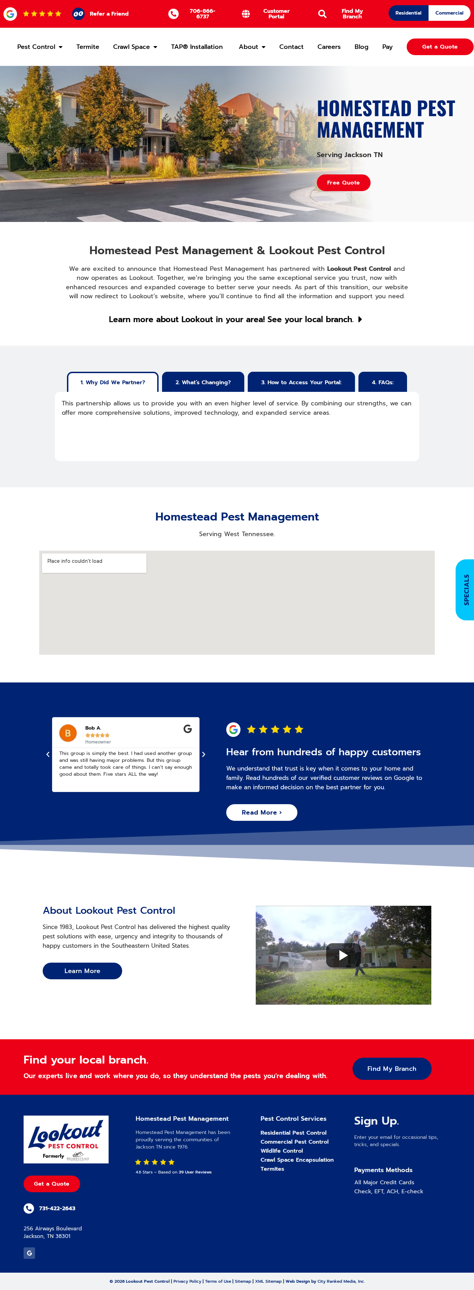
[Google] (29, 1253)
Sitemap (243, 1281)
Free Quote (343, 183)
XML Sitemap (268, 1281)
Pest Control (36, 47)
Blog (362, 47)
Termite (87, 47)
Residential (409, 13)
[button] (47, 754)
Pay (387, 47)
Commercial (449, 13)
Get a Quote (52, 1184)
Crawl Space (131, 47)
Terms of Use (218, 1281)
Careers (329, 47)
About (248, 47)
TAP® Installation (198, 47)
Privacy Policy (187, 1281)
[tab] (113, 382)
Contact (291, 47)
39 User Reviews (195, 1172)
